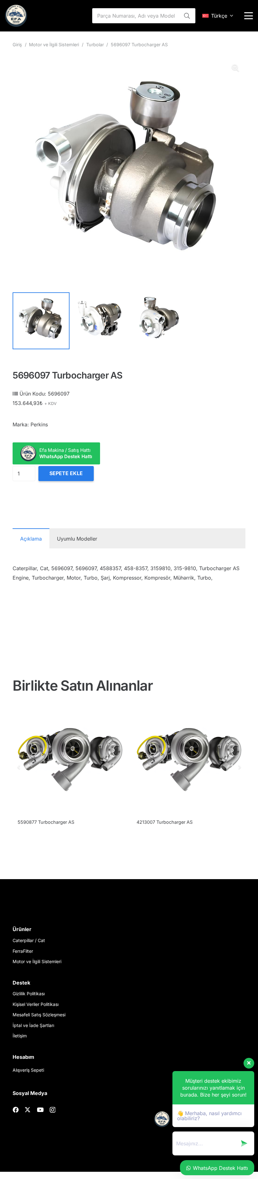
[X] (28, 1110)
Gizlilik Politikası (29, 993)
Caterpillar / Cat (29, 940)
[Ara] (186, 15)
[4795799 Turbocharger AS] (188, 760)
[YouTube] (40, 1110)
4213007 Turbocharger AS (46, 822)
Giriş (17, 44)
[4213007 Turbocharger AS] (69, 760)
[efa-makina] (16, 16)
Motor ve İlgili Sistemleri (54, 44)
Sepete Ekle (66, 473)
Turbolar (95, 44)
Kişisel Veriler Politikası (36, 1004)
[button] (217, 16)
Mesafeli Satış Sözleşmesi (39, 1014)
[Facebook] (16, 1110)
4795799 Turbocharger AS (165, 822)
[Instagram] (52, 1110)
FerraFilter (23, 951)
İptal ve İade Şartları (33, 1025)
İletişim (20, 1035)
